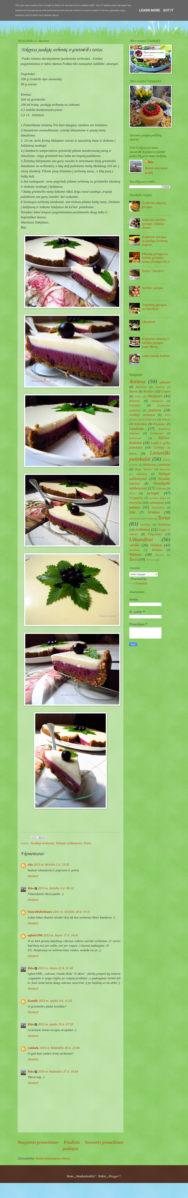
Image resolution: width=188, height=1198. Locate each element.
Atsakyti (33, 876)
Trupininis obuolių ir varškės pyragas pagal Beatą (155, 342)
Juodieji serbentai (42, 843)
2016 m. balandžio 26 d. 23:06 (60, 1048)
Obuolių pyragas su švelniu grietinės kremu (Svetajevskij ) (155, 257)
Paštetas (161, 488)
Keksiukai (140, 424)
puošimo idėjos (158, 497)
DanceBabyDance (40, 912)
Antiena (137, 381)
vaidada (33, 1048)
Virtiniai (157, 550)
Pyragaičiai (136, 497)
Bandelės (141, 386)
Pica (132, 493)
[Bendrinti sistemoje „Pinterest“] (42, 837)
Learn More (149, 10)
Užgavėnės (155, 534)
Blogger (114, 1176)
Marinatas (164, 469)
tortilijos (145, 524)
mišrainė (141, 474)
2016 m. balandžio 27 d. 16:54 (58, 1071)
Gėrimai (134, 405)
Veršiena (134, 549)
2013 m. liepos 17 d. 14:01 (60, 935)
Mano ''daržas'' (144, 469)
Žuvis (133, 559)
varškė (134, 545)
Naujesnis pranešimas (38, 1142)
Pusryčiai (135, 502)
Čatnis (138, 396)
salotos (134, 507)
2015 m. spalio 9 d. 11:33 (55, 1001)
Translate (141, 583)
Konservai (135, 438)
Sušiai (149, 518)
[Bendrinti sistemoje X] (37, 837)
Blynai (133, 391)
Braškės (148, 391)
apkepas (165, 382)
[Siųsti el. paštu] (31, 837)
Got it (168, 10)
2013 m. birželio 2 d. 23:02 (51, 864)
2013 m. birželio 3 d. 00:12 (56, 888)
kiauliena (136, 428)
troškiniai (143, 529)
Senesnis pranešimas (104, 1142)
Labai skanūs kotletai (156, 356)
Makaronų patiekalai (156, 464)
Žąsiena (159, 554)
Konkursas (156, 433)
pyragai (153, 493)
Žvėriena (150, 559)
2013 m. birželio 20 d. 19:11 (71, 912)
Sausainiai (158, 507)
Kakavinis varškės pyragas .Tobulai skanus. (154, 223)
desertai (134, 401)
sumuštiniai (135, 518)
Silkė (132, 512)
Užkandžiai (141, 539)
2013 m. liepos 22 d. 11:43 (55, 968)
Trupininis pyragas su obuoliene (154, 306)
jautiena (155, 410)
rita (30, 864)
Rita (31, 888)
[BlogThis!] (34, 837)
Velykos (156, 545)
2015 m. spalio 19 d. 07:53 (55, 1024)
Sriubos (154, 512)
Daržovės (155, 396)
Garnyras (157, 400)
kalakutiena (150, 419)
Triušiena (164, 524)
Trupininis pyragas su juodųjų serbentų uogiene (155, 240)
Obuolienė (148, 322)
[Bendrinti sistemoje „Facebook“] (40, 837)
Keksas (166, 419)
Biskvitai (160, 387)
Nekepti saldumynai (69, 843)
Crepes (165, 391)
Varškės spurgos (152, 288)
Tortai (87, 843)
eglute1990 (35, 935)
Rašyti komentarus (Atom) (53, 1158)
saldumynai (156, 502)
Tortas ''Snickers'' (153, 271)
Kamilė (33, 1001)
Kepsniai (159, 424)
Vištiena (135, 554)
